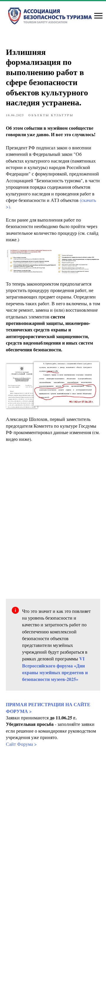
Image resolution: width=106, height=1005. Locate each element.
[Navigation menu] (98, 16)
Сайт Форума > (21, 744)
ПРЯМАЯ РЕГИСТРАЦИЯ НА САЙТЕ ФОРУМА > (48, 707)
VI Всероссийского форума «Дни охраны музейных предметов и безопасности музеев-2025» (55, 668)
